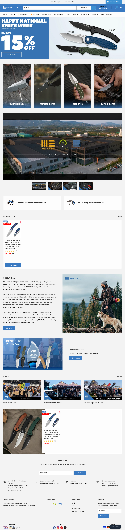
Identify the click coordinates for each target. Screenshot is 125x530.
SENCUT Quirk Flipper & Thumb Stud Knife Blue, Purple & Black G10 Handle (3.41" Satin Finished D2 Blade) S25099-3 (13, 244)
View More (9, 328)
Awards (75, 14)
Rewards (95, 14)
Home (5, 14)
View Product (75, 358)
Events (68, 14)
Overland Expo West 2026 (53, 403)
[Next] (121, 244)
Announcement (58, 14)
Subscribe (80, 472)
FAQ (73, 503)
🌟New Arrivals (22, 14)
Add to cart (13, 265)
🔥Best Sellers (34, 14)
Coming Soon (46, 14)
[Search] (93, 8)
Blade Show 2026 (9, 403)
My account (103, 8)
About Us (75, 506)
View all (119, 376)
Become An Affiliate (78, 511)
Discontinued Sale (106, 14)
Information (84, 14)
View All (119, 216)
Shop (11, 14)
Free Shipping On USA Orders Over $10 (62, 1)
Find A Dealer (76, 508)
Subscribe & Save (115, 1)
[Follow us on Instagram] (58, 527)
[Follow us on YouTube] (61, 527)
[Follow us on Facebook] (54, 527)
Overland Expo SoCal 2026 (93, 403)
